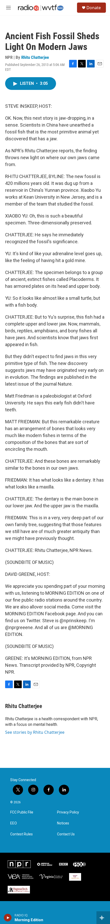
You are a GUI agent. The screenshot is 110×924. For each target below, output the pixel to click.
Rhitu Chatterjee (35, 57)
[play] (8, 917)
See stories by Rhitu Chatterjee (34, 732)
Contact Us (66, 834)
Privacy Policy (68, 812)
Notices (63, 823)
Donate (93, 7)
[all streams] (103, 917)
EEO (13, 823)
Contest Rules (21, 834)
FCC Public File (21, 812)
